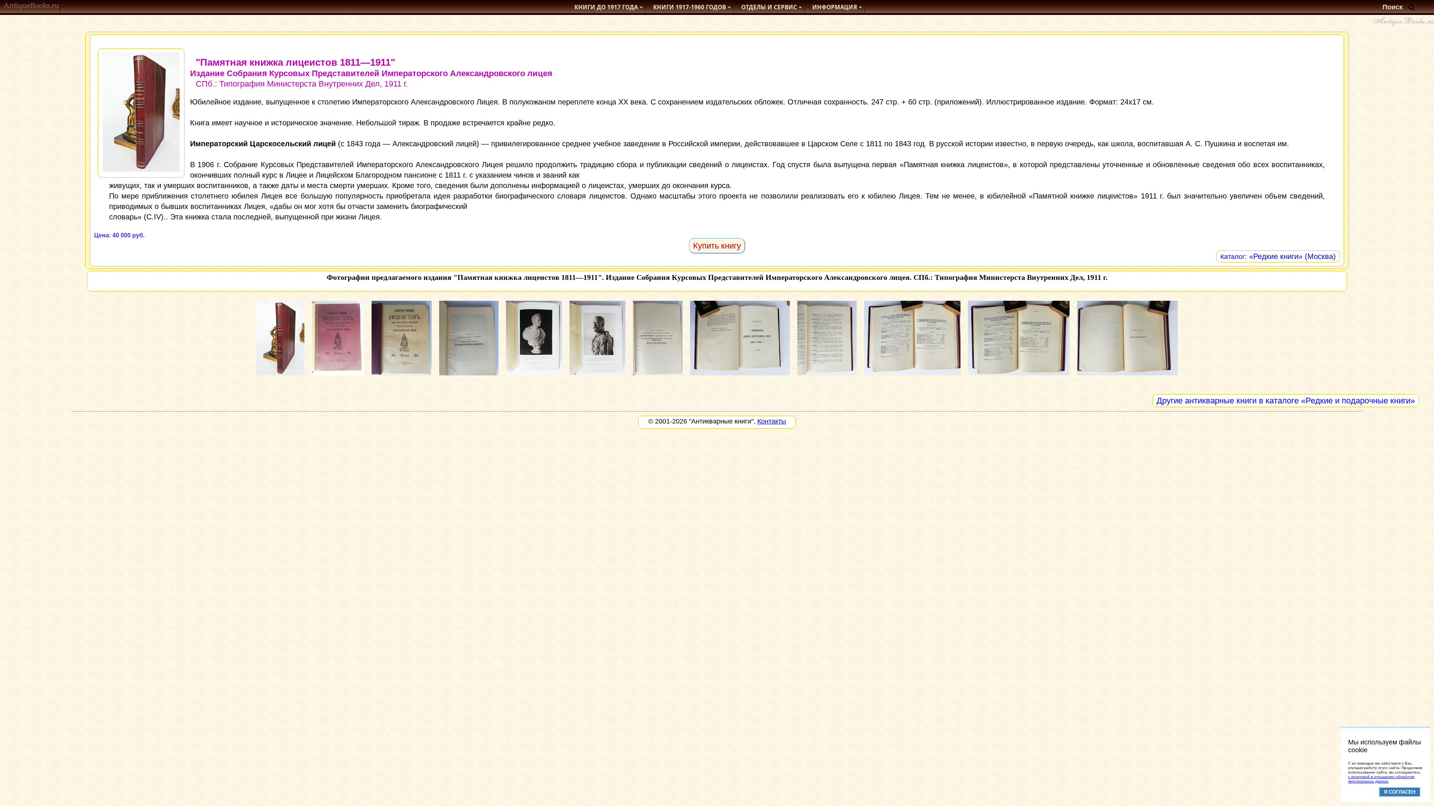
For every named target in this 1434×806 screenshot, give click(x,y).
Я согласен (1399, 792)
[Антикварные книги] (31, 7)
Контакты (771, 421)
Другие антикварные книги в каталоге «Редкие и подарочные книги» (1286, 400)
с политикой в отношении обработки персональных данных (1381, 779)
